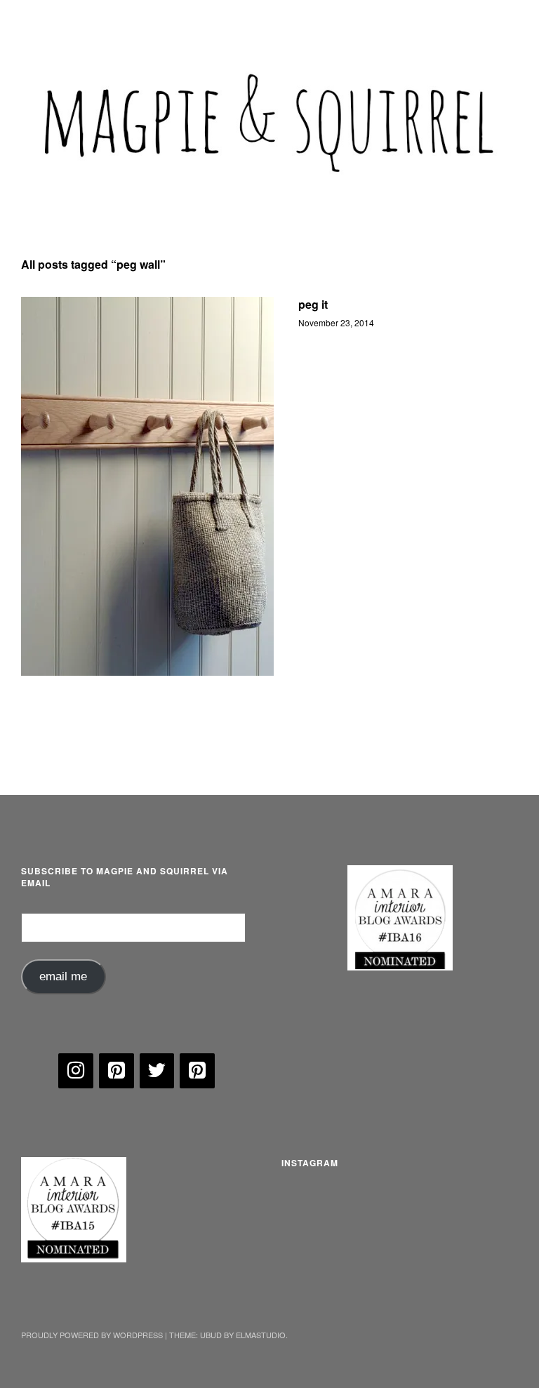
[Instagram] (75, 1070)
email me (63, 976)
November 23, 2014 (336, 322)
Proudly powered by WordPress (92, 1334)
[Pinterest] (116, 1070)
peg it (313, 304)
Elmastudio (261, 1334)
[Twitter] (157, 1070)
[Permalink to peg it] (147, 486)
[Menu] (38, 20)
